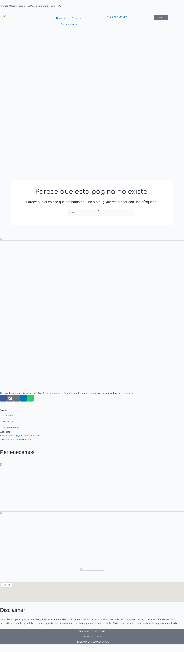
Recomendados (69, 24)
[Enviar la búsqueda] (98, 211)
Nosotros (61, 17)
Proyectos (76, 17)
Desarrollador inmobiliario (14, 392)
